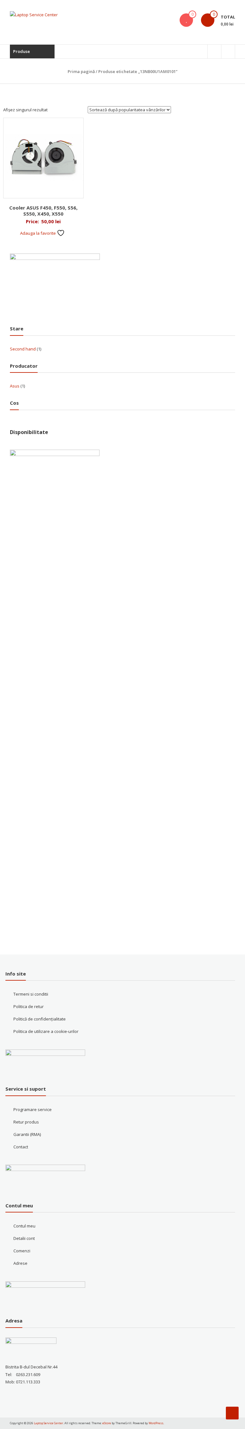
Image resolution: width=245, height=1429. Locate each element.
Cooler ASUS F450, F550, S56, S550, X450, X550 (43, 210)
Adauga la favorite (38, 233)
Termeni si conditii (30, 994)
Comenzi (21, 1251)
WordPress (156, 1423)
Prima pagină (81, 71)
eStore (106, 1423)
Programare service (32, 1109)
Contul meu (24, 1226)
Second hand (23, 349)
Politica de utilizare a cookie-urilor (45, 1031)
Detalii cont (24, 1238)
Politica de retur (28, 1006)
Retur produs (26, 1122)
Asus (14, 386)
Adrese (20, 1263)
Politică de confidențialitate (39, 1019)
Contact (20, 1147)
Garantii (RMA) (27, 1134)
